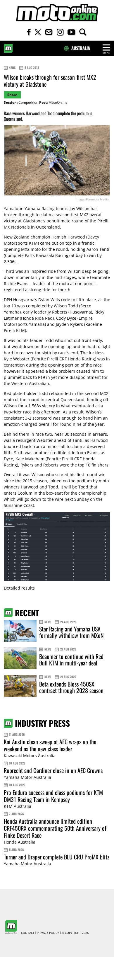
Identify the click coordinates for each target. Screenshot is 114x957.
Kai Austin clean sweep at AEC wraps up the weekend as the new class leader (50, 745)
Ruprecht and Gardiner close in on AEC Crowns (53, 770)
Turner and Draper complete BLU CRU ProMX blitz (56, 856)
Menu (106, 53)
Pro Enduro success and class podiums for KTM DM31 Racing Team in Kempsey (53, 796)
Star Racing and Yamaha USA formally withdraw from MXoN (71, 632)
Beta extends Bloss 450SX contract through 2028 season (71, 687)
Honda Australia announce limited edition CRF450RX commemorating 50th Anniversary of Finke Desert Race (55, 828)
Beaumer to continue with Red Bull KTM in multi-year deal (71, 659)
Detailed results (19, 588)
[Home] (57, 13)
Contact (27, 933)
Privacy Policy (48, 933)
